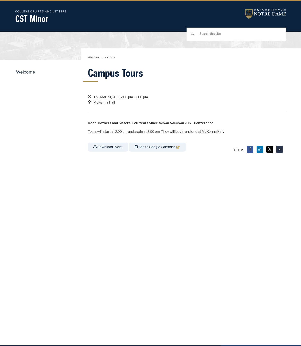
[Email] (279, 149)
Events (108, 57)
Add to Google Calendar (156, 147)
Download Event (110, 147)
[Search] (192, 34)
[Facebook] (250, 149)
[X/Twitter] (269, 149)
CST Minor (31, 18)
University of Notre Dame (265, 14)
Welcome (93, 57)
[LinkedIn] (260, 149)
